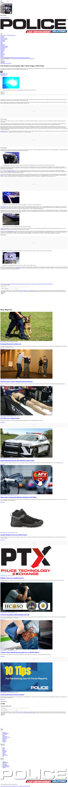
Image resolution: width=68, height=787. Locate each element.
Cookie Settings (6, 58)
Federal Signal (2, 206)
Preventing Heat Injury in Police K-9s (10, 344)
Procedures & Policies (4, 46)
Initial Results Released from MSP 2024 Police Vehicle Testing (17, 460)
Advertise (2, 58)
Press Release (15, 58)
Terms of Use (7, 786)
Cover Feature (4, 0)
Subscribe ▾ (3, 3)
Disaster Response (3, 38)
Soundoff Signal (3, 228)
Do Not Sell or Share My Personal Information (22, 786)
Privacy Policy (2, 786)
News (8, 0)
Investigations (2, 40)
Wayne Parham (10, 341)
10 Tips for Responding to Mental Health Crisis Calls (14, 614)
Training (1, 51)
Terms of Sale (12, 786)
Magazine (8, 57)
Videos (12, 0)
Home (1, 63)
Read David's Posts (3, 74)
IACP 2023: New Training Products (10, 418)
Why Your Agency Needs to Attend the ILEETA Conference (16, 381)
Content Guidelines (21, 58)
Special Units (2, 48)
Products (21, 57)
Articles (10, 0)
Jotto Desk (2, 131)
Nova (3, 210)
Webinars (15, 0)
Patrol (1, 42)
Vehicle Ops (2, 53)
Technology (2, 49)
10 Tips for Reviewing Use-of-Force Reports (12, 694)
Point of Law (2, 44)
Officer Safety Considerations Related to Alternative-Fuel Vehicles (18, 497)
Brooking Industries (11, 170)
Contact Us (11, 58)
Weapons (2, 55)
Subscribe (2, 17)
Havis (1, 126)
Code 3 (1, 174)
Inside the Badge (8, 63)
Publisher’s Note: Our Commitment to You (12, 578)
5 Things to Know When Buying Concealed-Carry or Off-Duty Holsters (19, 652)
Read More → (2, 348)
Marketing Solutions (27, 58)
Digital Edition (6, 17)
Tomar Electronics (11, 231)
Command (2, 36)
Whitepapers (12, 57)
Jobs (28, 57)
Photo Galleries (25, 57)
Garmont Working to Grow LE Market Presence (13, 534)
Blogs (6, 57)
